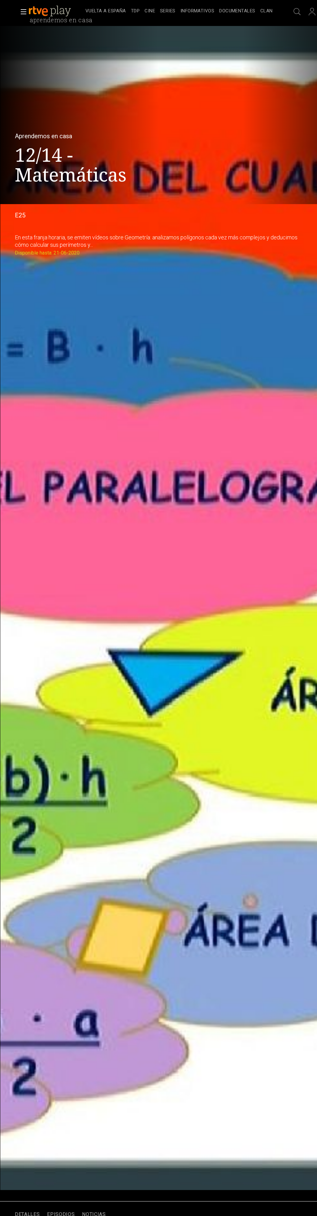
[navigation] (179, 11)
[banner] (55, 11)
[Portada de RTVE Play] (50, 11)
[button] (21, 12)
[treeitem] (105, 11)
